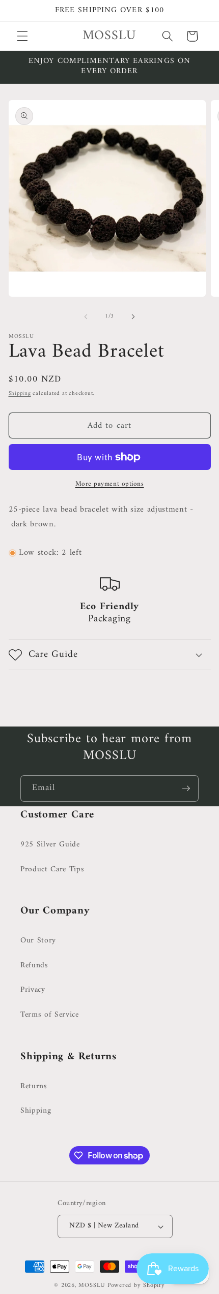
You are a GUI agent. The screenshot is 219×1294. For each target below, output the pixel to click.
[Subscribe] (186, 788)
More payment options (109, 484)
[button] (22, 36)
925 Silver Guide (50, 844)
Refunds (34, 965)
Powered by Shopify (136, 1285)
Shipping (20, 393)
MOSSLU (91, 1285)
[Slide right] (133, 316)
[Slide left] (86, 316)
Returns (33, 1086)
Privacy (32, 990)
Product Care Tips (52, 869)
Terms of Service (49, 1015)
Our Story (38, 941)
